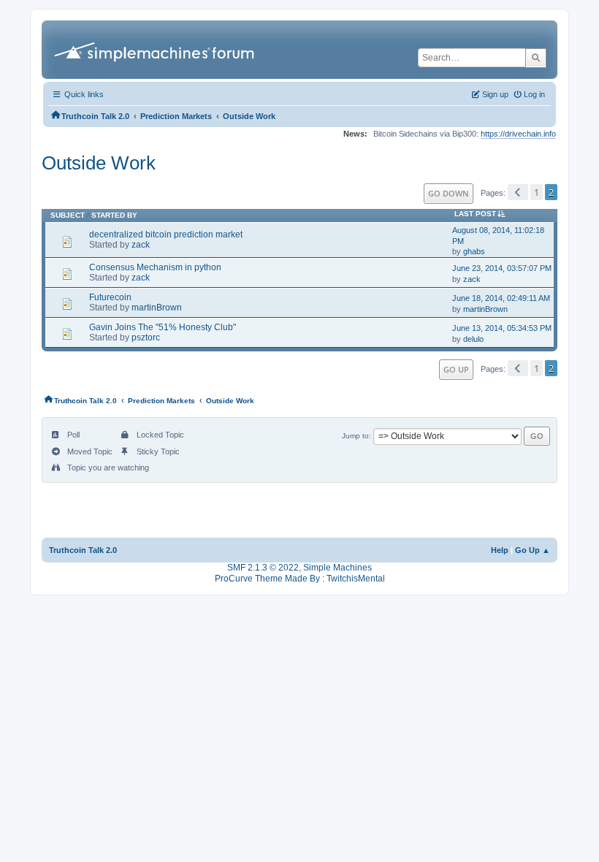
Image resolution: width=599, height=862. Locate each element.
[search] (535, 57)
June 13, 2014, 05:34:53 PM (502, 328)
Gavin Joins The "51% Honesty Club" (162, 327)
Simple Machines (337, 567)
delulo (473, 339)
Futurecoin (110, 297)
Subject (67, 215)
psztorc (145, 337)
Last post (475, 214)
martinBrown (156, 307)
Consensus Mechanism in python (155, 267)
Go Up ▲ (532, 550)
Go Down (448, 193)
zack (140, 245)
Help (499, 550)
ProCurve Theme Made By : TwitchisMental (300, 578)
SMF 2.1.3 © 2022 (263, 567)
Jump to (355, 436)
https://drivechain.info (518, 133)
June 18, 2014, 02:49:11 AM (501, 298)
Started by (114, 215)
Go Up (456, 369)
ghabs (474, 251)
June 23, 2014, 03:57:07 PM (502, 268)
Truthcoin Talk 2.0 (83, 550)
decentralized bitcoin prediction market (166, 234)
